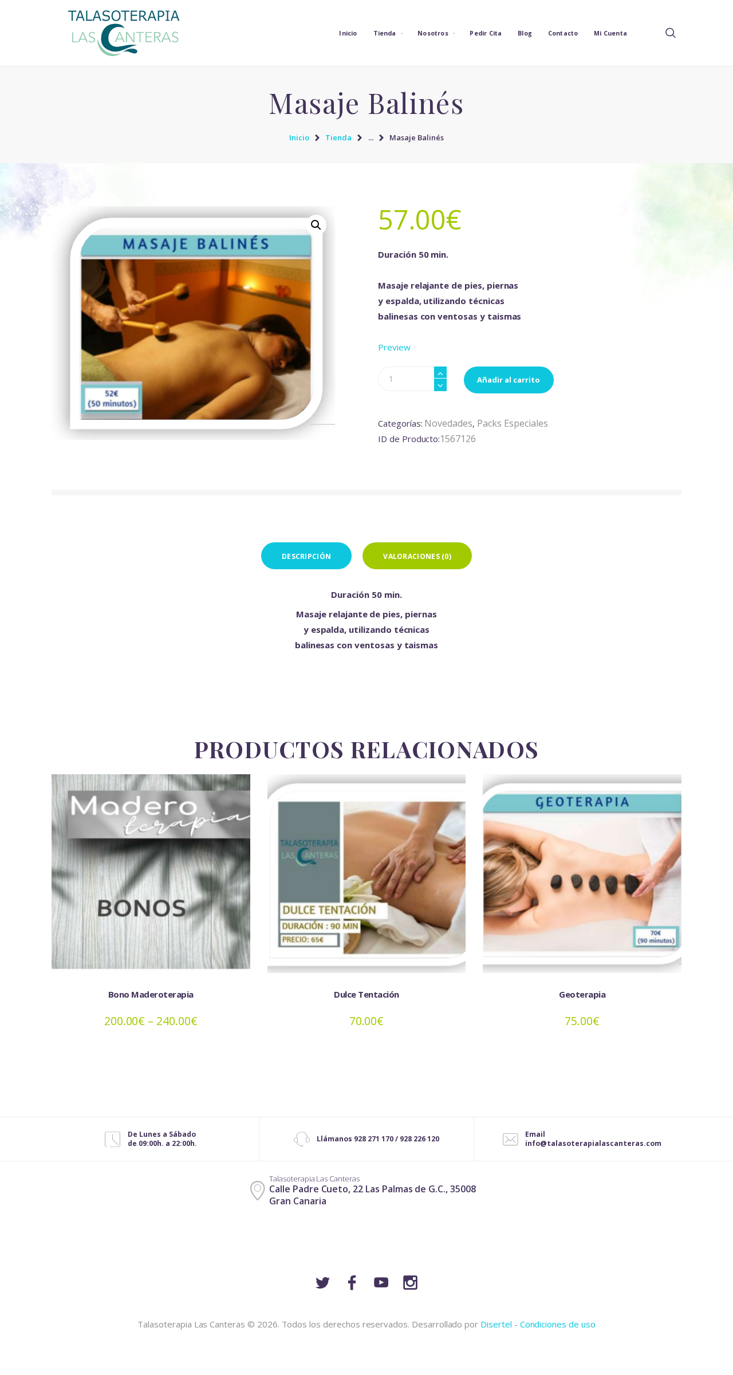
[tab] (306, 555)
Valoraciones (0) (417, 556)
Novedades (448, 423)
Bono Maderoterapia (151, 994)
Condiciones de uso (558, 1324)
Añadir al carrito (508, 380)
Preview (394, 347)
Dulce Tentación (366, 994)
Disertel (496, 1324)
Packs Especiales (512, 423)
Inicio (299, 137)
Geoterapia (582, 994)
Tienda (338, 137)
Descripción (306, 556)
